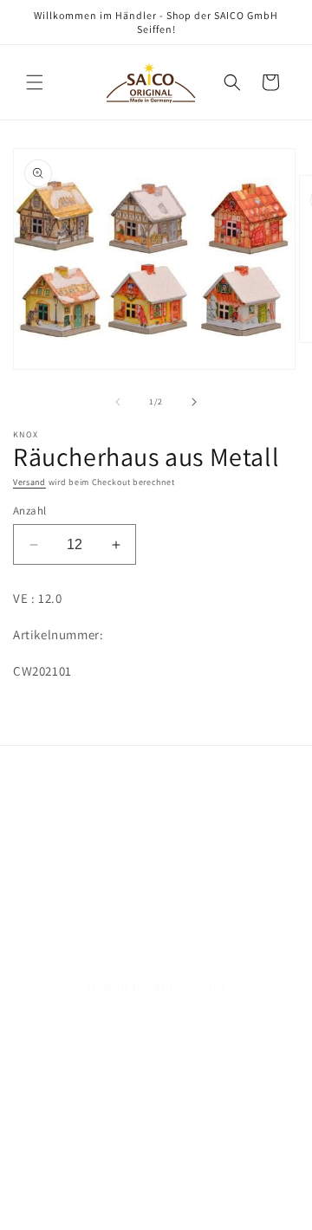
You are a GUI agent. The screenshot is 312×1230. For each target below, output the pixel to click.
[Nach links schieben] (118, 402)
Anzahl (29, 510)
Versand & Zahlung (87, 902)
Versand (29, 482)
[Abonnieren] (255, 1033)
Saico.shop (127, 1216)
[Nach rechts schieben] (194, 402)
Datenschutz (70, 863)
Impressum (66, 940)
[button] (35, 82)
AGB (46, 823)
